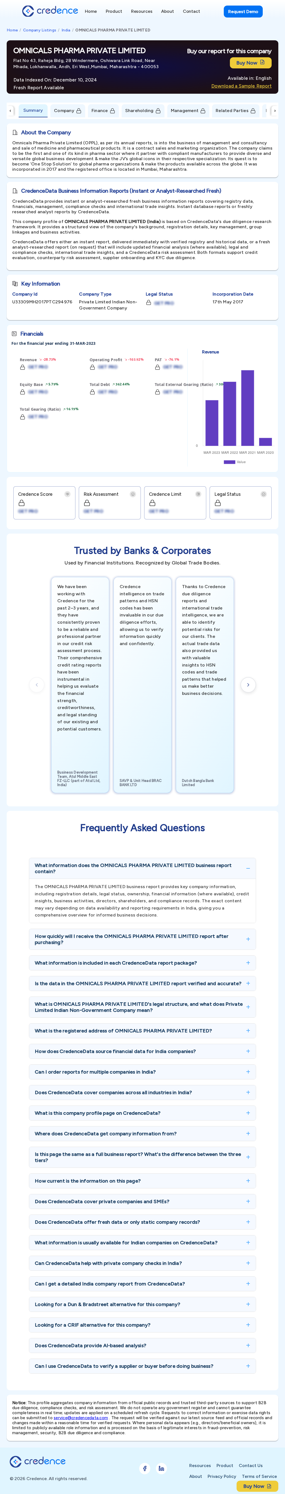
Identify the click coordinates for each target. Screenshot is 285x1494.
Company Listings (39, 30)
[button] (142, 868)
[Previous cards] (37, 685)
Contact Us (251, 1465)
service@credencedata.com (81, 1417)
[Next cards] (248, 685)
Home (12, 30)
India (66, 30)
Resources (200, 1465)
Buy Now (246, 63)
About (195, 1476)
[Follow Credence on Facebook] (144, 1468)
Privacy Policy (222, 1476)
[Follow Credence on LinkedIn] (161, 1468)
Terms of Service (259, 1476)
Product (225, 1465)
